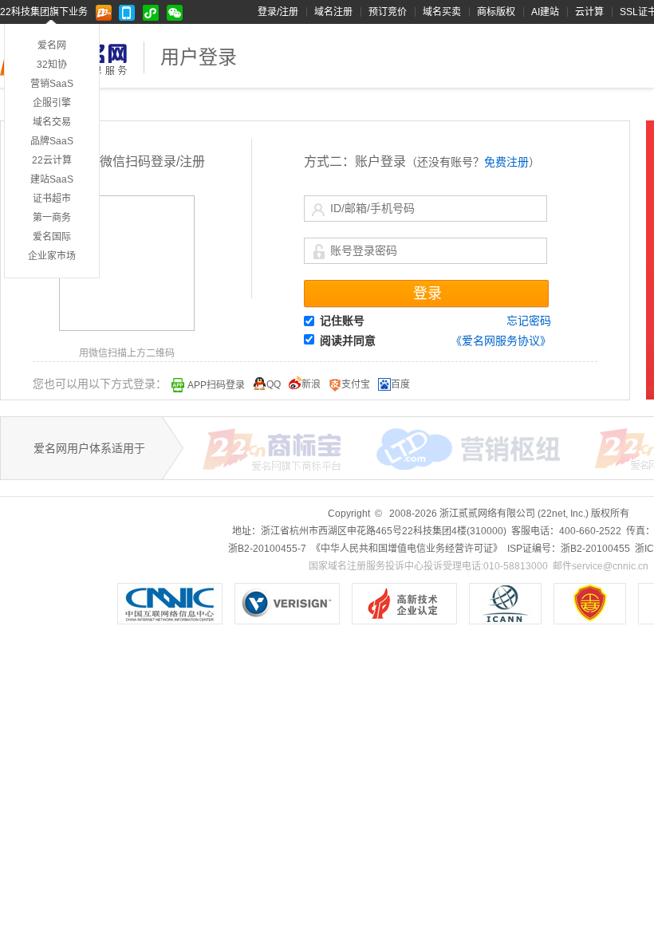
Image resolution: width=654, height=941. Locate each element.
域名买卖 (442, 12)
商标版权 (496, 12)
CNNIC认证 (170, 603)
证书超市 (52, 198)
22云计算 (52, 160)
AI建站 (545, 12)
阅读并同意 (348, 340)
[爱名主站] (107, 12)
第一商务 (52, 217)
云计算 (589, 12)
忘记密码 (528, 320)
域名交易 (52, 122)
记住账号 (342, 320)
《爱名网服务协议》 (501, 340)
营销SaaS (51, 83)
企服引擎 (52, 102)
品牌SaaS (51, 141)
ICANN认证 (505, 603)
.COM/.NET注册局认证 (287, 603)
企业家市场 (52, 256)
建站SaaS (51, 179)
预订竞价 (387, 12)
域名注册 (333, 12)
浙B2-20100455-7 (267, 548)
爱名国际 (52, 236)
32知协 (52, 64)
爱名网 (51, 45)
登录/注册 (278, 12)
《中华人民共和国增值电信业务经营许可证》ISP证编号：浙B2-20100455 (590, 603)
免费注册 (506, 162)
